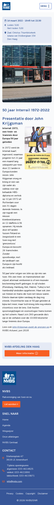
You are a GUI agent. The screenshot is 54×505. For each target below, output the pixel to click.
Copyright (30, 493)
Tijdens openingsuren (18, 465)
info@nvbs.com (14, 481)
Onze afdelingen (10, 436)
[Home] (6, 6)
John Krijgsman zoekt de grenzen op (30, 327)
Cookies (19, 493)
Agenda (6, 425)
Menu (44, 6)
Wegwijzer (7, 431)
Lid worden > (11, 404)
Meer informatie (25, 353)
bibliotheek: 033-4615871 (21, 475)
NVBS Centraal (10, 442)
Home (5, 419)
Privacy (9, 493)
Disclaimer (43, 493)
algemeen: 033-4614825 (20, 468)
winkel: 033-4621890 (18, 472)
